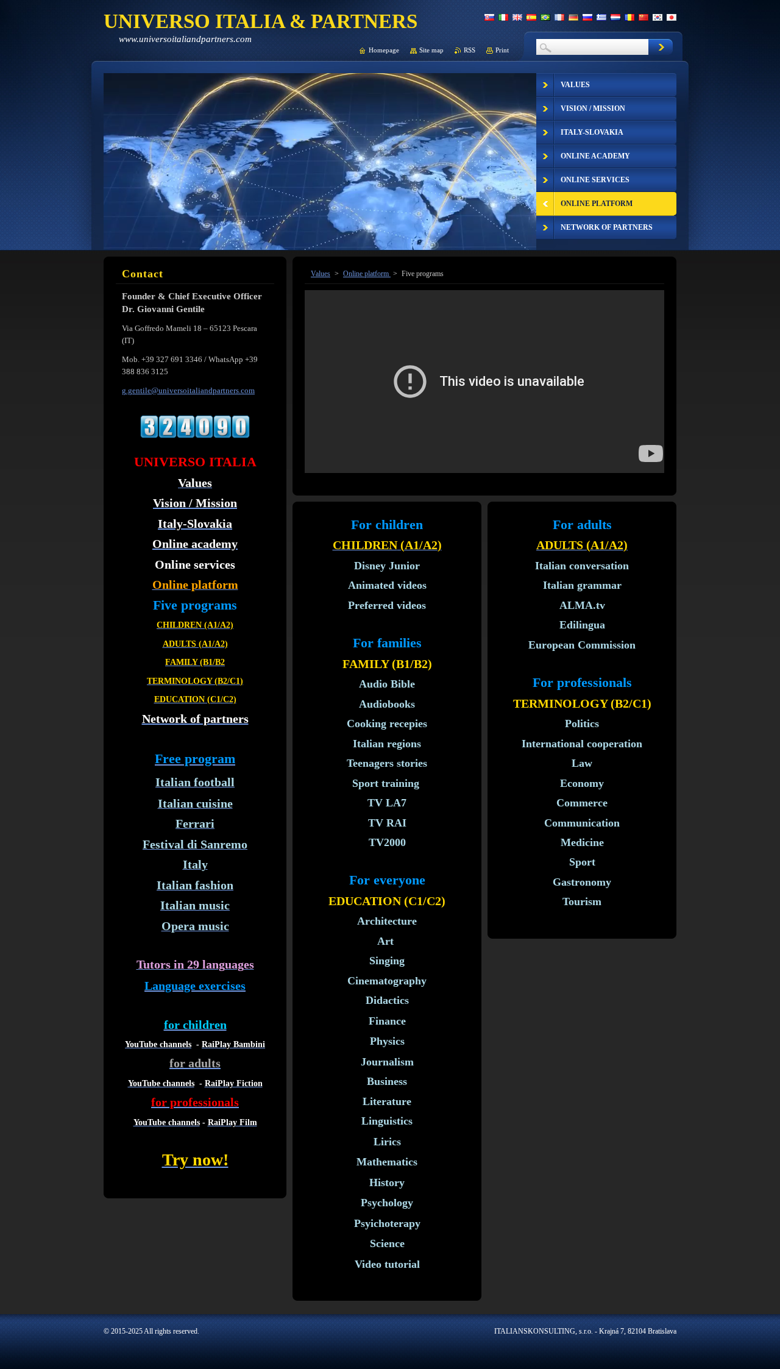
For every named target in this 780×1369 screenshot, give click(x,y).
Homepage (384, 50)
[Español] (531, 17)
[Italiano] (503, 17)
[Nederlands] (615, 17)
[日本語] (671, 17)
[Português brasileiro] (545, 17)
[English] (517, 17)
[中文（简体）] (643, 17)
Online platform (367, 273)
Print (502, 50)
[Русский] (587, 17)
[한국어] (657, 17)
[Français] (559, 17)
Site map (431, 50)
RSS (469, 50)
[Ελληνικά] (601, 17)
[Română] (629, 17)
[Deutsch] (573, 17)
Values (320, 273)
